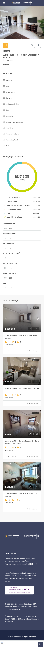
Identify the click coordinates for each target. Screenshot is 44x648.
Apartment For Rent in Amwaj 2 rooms (22, 388)
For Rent (6, 51)
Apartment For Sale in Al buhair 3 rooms (22, 335)
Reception (10, 116)
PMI (4, 283)
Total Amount (9, 224)
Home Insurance (10, 263)
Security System (12, 134)
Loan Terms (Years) (11, 253)
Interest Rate (8, 243)
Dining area (10, 92)
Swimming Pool (12, 140)
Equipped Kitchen (12, 104)
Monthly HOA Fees (10, 273)
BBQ (7, 86)
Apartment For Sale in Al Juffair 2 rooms (22, 493)
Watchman (10, 146)
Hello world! (11, 351)
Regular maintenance (14, 122)
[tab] (5, 45)
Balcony (9, 80)
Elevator (9, 98)
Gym (7, 110)
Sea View (9, 128)
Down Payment (9, 233)
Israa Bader (12, 456)
